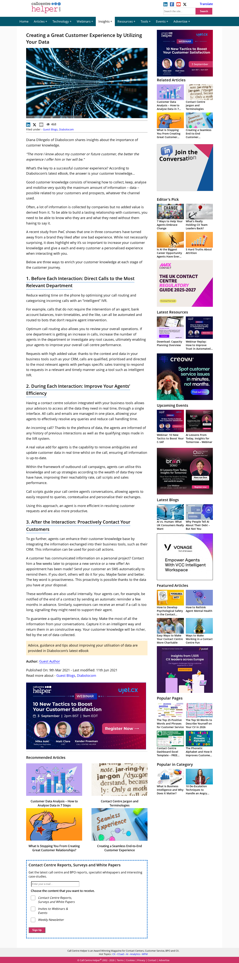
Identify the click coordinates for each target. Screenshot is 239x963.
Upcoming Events (172, 405)
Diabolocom (66, 129)
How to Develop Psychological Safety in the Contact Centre (170, 612)
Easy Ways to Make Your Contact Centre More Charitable (170, 639)
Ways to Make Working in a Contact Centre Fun (199, 639)
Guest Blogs (50, 129)
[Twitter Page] (185, 5)
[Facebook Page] (172, 5)
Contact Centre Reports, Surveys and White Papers (75, 864)
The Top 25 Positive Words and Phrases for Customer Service (170, 723)
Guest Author (49, 661)
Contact (152, 960)
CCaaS (120, 954)
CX (113, 954)
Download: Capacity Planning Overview (169, 343)
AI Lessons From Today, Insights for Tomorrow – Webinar (199, 438)
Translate (206, 4)
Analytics (135, 954)
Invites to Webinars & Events (53, 911)
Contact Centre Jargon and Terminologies (119, 803)
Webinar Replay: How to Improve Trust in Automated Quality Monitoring (198, 347)
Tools (144, 21)
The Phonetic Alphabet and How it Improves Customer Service (199, 753)
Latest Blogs (168, 499)
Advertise (180, 21)
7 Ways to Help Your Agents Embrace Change (170, 224)
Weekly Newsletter (51, 920)
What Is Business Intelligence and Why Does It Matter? (170, 789)
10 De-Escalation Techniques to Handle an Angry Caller (196, 791)
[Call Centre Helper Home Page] (46, 13)
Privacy (141, 960)
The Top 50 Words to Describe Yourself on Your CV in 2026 (199, 723)
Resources (125, 21)
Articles (39, 21)
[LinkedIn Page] (165, 5)
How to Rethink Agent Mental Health (199, 609)
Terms (120, 960)
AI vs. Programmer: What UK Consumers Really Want (170, 525)
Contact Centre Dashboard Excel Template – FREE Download (167, 753)
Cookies (130, 960)
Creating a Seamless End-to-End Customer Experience (119, 848)
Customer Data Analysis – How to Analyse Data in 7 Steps (54, 803)
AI (127, 954)
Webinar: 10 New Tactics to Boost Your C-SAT (170, 438)
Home (24, 21)
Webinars (84, 21)
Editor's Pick (168, 199)
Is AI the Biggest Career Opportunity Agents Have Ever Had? (169, 255)
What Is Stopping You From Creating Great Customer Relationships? (54, 848)
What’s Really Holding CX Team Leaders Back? (196, 224)
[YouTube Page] (178, 5)
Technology (60, 21)
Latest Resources (172, 312)
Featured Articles (172, 585)
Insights (104, 21)
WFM (145, 954)
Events (161, 21)
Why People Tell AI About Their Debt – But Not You (198, 525)
